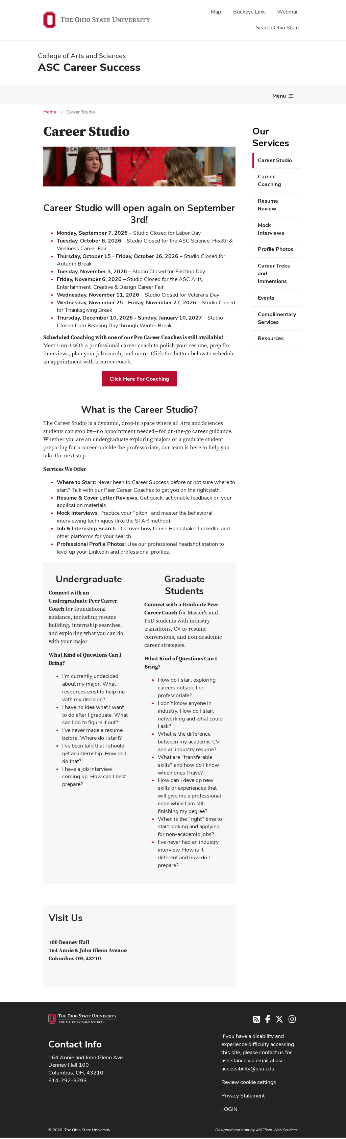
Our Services (270, 137)
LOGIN (229, 1109)
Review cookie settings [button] (248, 1082)
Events (266, 297)
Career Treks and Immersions (274, 273)
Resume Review (268, 204)
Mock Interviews (271, 229)
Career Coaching (269, 180)
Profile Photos (275, 249)
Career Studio (275, 160)
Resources (271, 338)
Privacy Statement (243, 1095)
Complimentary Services (277, 318)
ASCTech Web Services (277, 1130)
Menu (279, 95)
